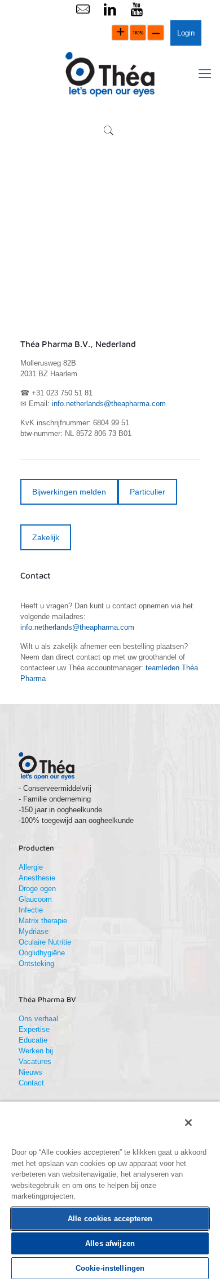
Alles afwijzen (110, 1243)
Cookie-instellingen (110, 1268)
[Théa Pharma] (110, 73)
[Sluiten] (188, 1122)
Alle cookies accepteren (110, 1218)
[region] (110, 1191)
